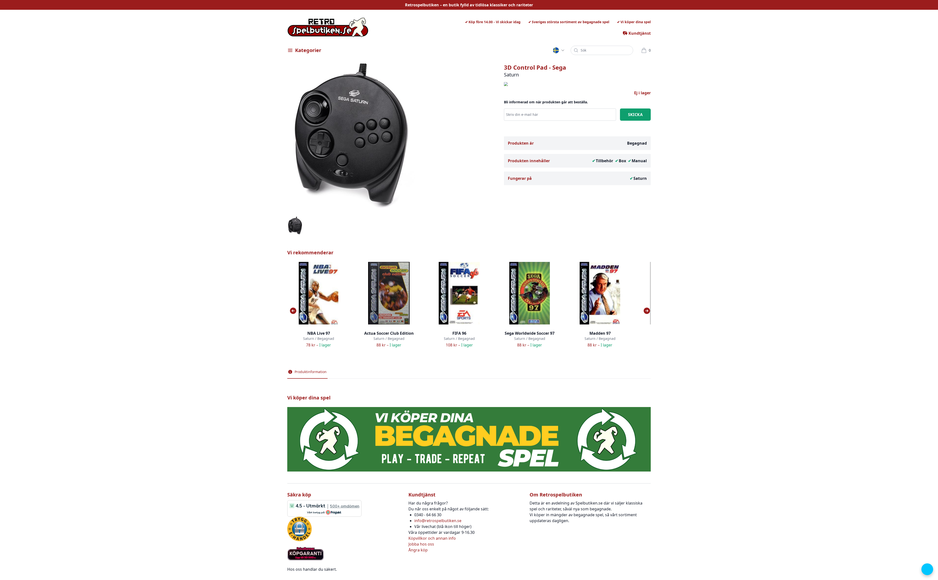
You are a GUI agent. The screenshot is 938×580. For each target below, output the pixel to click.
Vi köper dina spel (635, 22)
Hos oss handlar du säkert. (312, 569)
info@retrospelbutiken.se (437, 520)
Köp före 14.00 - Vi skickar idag (495, 22)
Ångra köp (418, 550)
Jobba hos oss (421, 544)
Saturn (640, 178)
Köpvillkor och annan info (432, 538)
